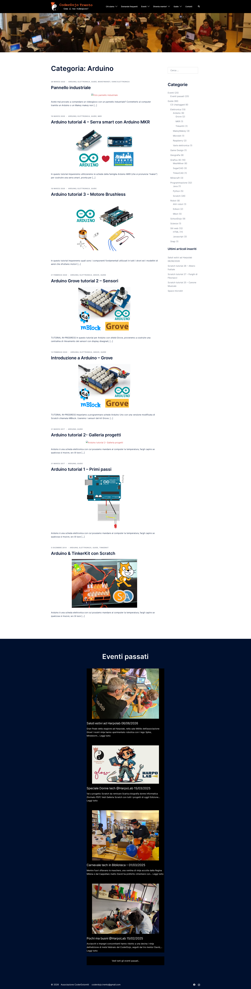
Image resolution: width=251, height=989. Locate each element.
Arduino (72, 82)
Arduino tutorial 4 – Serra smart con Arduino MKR (100, 121)
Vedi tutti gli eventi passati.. (125, 960)
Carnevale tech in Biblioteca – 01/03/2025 (116, 865)
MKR (100, 116)
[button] (199, 6)
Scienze (174, 223)
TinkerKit (104, 548)
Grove (96, 275)
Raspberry (178, 140)
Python (176, 191)
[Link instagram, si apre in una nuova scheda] (199, 984)
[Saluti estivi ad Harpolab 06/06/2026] (125, 693)
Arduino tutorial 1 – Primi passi (81, 469)
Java (175, 186)
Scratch (177, 196)
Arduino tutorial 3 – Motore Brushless (88, 194)
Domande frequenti (129, 6)
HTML (176, 232)
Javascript (178, 236)
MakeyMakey (104, 82)
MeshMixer (178, 163)
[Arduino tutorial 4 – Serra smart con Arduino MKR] (104, 148)
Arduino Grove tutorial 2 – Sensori (84, 280)
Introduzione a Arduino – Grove (82, 357)
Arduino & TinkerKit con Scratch (83, 553)
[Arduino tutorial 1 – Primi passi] (104, 501)
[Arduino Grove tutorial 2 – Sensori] (104, 309)
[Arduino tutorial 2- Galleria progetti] (104, 442)
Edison (176, 209)
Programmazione (178, 182)
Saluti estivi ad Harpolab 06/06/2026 (112, 723)
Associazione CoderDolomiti (74, 984)
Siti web (174, 228)
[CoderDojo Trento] (71, 6)
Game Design (177, 150)
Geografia (175, 155)
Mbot (175, 213)
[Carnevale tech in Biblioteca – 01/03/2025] (125, 835)
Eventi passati (177, 96)
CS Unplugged (177, 104)
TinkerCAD (178, 173)
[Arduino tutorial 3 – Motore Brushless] (104, 227)
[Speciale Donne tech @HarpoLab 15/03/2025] (125, 764)
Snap (172, 241)
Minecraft (175, 178)
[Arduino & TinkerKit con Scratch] (104, 583)
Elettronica (84, 82)
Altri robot (178, 204)
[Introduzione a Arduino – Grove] (104, 386)
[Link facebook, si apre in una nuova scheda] (194, 984)
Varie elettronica (121, 82)
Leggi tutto (105, 735)
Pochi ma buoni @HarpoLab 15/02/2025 (115, 938)
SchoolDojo (176, 218)
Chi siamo (110, 6)
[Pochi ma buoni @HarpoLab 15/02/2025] (125, 909)
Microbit (177, 135)
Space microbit (175, 291)
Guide (176, 6)
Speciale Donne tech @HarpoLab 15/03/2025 (118, 788)
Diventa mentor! (160, 6)
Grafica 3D (175, 160)
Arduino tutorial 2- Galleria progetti (86, 434)
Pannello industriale (71, 87)
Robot (173, 200)
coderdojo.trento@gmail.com (106, 984)
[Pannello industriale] (104, 95)
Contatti (188, 6)
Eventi (143, 6)
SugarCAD (178, 168)
